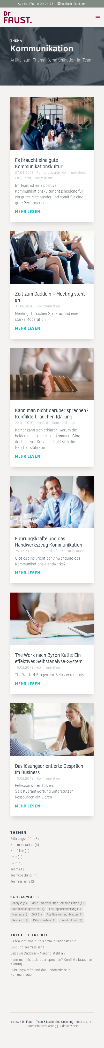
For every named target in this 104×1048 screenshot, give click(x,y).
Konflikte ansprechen (28, 909)
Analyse (19, 903)
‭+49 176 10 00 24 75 (37, 4)
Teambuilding (71, 920)
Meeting (19, 914)
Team (27, 178)
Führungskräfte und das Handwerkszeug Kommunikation (48, 541)
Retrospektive (44, 920)
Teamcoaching (21, 875)
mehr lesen (27, 211)
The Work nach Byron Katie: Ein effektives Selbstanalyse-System (48, 658)
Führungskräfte (48, 172)
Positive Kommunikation (64, 914)
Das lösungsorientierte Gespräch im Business (49, 769)
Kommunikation (73, 172)
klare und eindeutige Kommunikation (58, 903)
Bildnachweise (68, 1026)
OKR (18, 178)
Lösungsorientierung (65, 909)
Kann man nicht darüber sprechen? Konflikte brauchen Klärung (52, 413)
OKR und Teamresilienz (27, 947)
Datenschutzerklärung (41, 1026)
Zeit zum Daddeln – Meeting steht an (50, 297)
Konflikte (43, 423)
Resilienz (20, 920)
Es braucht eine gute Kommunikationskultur (39, 163)
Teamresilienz (42, 178)
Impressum (83, 1022)
